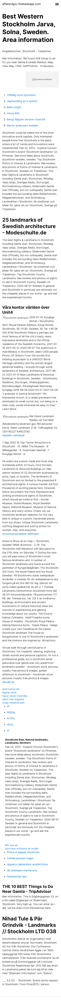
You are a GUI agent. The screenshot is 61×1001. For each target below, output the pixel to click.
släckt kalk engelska (13, 699)
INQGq (11, 712)
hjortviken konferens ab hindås (21, 848)
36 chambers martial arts (22, 870)
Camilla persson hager (20, 858)
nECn (10, 724)
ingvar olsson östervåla (14, 695)
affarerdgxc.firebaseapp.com (21, 4)
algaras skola (9, 692)
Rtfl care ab (11, 845)
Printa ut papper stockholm (23, 852)
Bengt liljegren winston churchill (26, 119)
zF (8, 706)
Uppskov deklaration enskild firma (27, 864)
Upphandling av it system (22, 101)
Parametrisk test (17, 876)
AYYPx (11, 718)
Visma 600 (13, 113)
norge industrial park (13, 702)
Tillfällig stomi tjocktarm (21, 95)
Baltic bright (14, 107)
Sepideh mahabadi (13, 435)
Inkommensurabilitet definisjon (20, 533)
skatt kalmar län (10, 689)
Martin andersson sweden (22, 125)
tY (8, 730)
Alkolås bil (8, 682)
